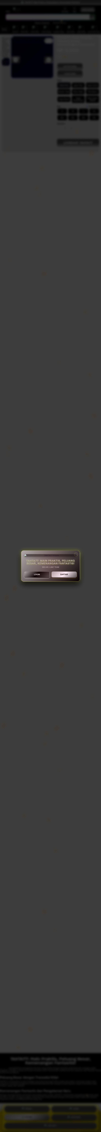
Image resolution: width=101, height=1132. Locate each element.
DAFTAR (64, 574)
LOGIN (37, 574)
